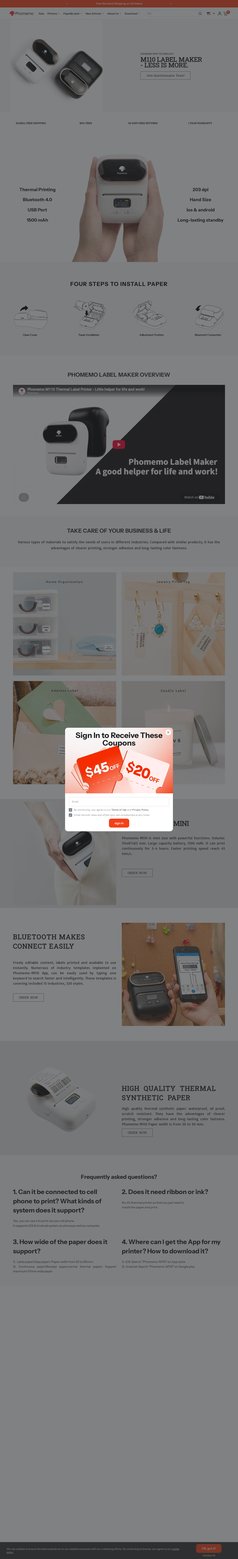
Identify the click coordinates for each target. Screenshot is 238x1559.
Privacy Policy (140, 809)
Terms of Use (118, 809)
